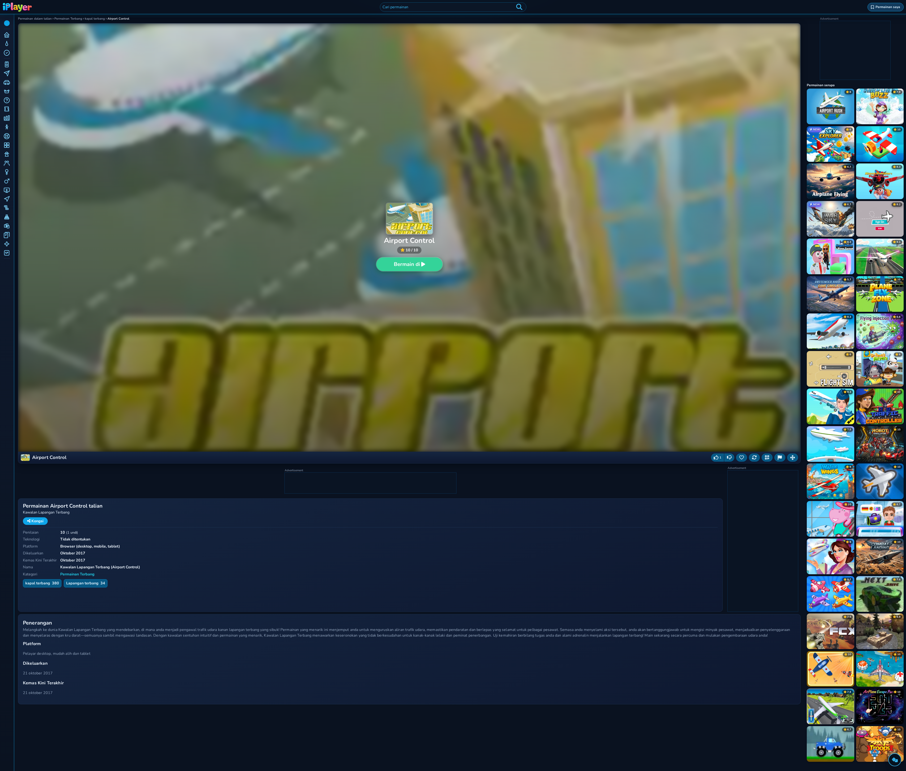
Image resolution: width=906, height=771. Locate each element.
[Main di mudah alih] (767, 458)
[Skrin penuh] (792, 458)
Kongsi (36, 521)
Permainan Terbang (77, 574)
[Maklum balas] (779, 458)
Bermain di (407, 264)
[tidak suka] (729, 458)
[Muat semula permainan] (754, 458)
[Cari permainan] (519, 7)
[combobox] (453, 7)
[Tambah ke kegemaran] (741, 458)
